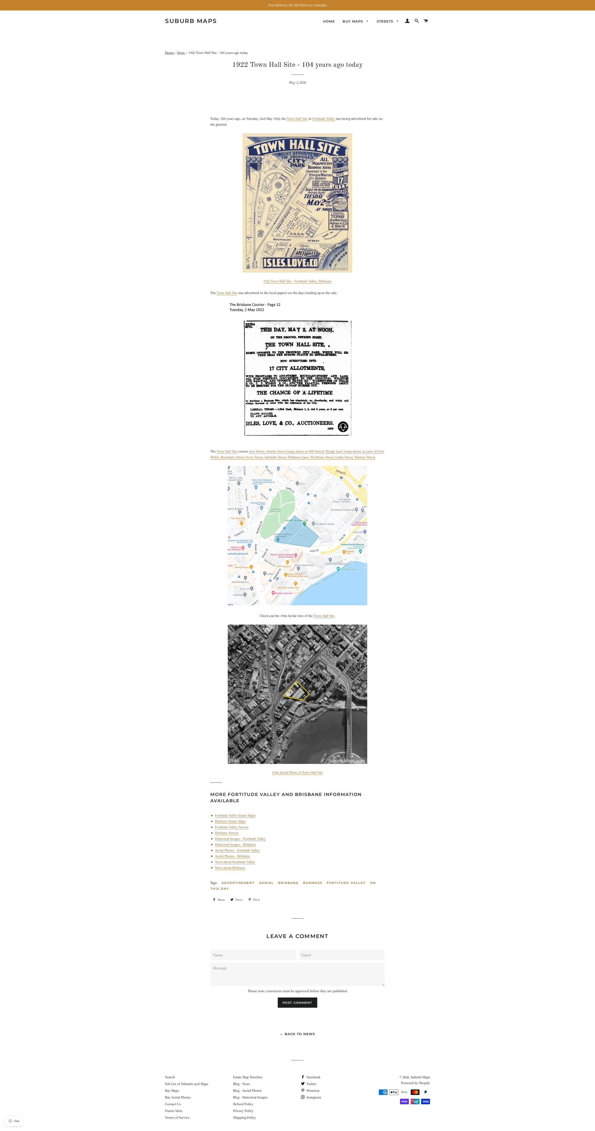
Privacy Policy (243, 1111)
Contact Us (173, 1104)
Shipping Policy (244, 1117)
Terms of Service (177, 1117)
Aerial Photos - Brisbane (232, 856)
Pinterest (312, 1091)
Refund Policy (243, 1104)
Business (313, 883)
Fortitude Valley (323, 119)
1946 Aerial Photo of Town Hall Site (297, 772)
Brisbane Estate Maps (230, 821)
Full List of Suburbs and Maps (186, 1084)
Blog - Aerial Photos (247, 1091)
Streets (386, 21)
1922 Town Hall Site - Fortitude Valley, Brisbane (297, 281)
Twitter (311, 1084)
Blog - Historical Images (250, 1097)
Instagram (313, 1097)
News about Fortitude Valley (235, 862)
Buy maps (353, 21)
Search (170, 1077)
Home (329, 21)
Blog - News (241, 1084)
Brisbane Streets (226, 833)
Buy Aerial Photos (178, 1097)
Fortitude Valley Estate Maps (235, 815)
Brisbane (288, 883)
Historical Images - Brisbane (235, 844)
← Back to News (297, 1034)
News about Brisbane (230, 868)
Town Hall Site (297, 119)
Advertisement (238, 883)
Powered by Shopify (415, 1083)
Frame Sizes (173, 1111)
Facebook (313, 1077)
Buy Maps (172, 1091)
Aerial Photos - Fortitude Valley (237, 850)
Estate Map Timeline (247, 1077)
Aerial (266, 883)
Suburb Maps (420, 1077)
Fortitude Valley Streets (231, 827)
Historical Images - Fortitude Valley (240, 839)
